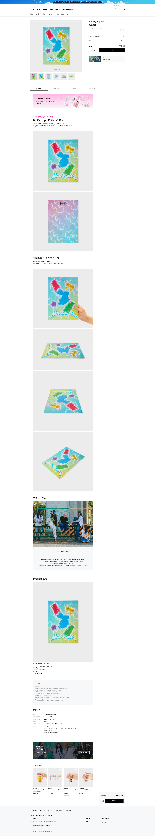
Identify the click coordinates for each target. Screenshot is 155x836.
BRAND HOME (84, 752)
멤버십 (87, 822)
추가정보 (92, 89)
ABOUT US (34, 810)
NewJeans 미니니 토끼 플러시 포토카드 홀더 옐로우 (39, 790)
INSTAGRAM (105, 821)
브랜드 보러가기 (106, 59)
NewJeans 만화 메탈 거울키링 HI (70, 790)
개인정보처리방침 (59, 810)
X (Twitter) (104, 822)
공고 (87, 825)
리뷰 (56, 89)
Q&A (74, 89)
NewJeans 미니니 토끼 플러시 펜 (54, 790)
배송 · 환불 (68, 810)
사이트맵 (42, 810)
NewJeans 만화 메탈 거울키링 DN (85, 790)
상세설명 (38, 89)
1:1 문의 (88, 819)
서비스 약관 (50, 810)
